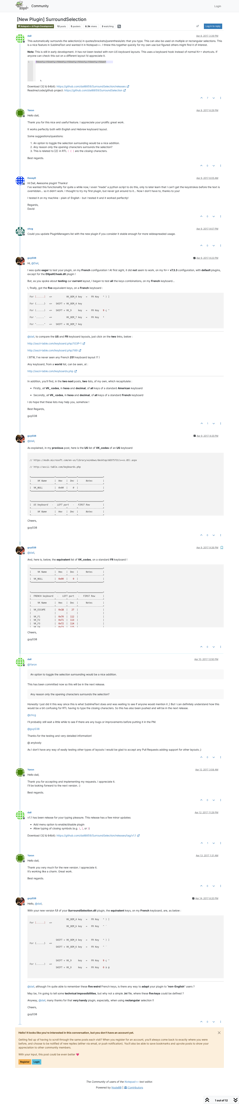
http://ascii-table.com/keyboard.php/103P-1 (54, 343)
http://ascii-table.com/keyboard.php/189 (52, 350)
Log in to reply (213, 26)
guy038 (31, 257)
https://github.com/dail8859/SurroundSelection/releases (91, 86)
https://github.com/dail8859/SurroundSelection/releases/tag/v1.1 (96, 835)
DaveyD (31, 178)
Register (25, 1061)
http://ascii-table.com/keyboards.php (50, 371)
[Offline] (21, 38)
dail (29, 35)
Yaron (30, 110)
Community (40, 6)
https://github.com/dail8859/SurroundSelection (93, 90)
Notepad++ (132, 1081)
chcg (30, 228)
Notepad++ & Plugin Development (36, 26)
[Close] (219, 1033)
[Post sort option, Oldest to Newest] (198, 26)
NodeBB (116, 1087)
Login (37, 1061)
